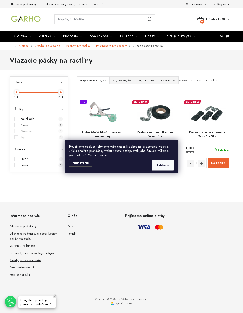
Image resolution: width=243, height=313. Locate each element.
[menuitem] (22, 36)
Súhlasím (162, 165)
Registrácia (223, 4)
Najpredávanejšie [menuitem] (93, 80)
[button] (10, 301)
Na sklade (41, 119)
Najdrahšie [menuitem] (146, 80)
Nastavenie (81, 162)
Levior (41, 165)
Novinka (41, 131)
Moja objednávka (20, 275)
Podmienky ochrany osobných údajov (65, 4)
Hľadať (149, 19)
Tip (41, 137)
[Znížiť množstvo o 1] (190, 163)
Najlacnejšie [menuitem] (122, 80)
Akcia (41, 125)
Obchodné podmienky (23, 4)
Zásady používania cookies (25, 260)
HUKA (41, 159)
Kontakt (72, 234)
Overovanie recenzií (22, 267)
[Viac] (222, 36)
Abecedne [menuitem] (168, 80)
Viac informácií (98, 155)
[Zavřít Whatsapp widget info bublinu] (55, 296)
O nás (71, 226)
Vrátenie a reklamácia (23, 246)
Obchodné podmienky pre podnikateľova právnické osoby (33, 236)
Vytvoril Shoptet (124, 303)
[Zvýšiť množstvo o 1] (201, 163)
